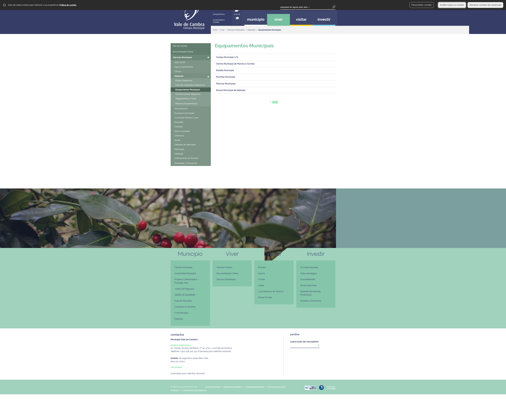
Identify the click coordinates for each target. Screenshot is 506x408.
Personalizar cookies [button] (422, 5)
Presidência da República (232, 387)
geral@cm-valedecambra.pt (181, 345)
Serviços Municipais (236, 30)
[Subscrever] (318, 345)
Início (215, 30)
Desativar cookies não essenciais (485, 5)
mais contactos (176, 367)
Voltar (275, 101)
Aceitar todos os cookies (452, 5)
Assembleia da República (254, 387)
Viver (222, 30)
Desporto (251, 30)
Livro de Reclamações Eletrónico (194, 390)
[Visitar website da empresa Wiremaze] (329, 387)
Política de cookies (67, 5)
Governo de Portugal (212, 387)
